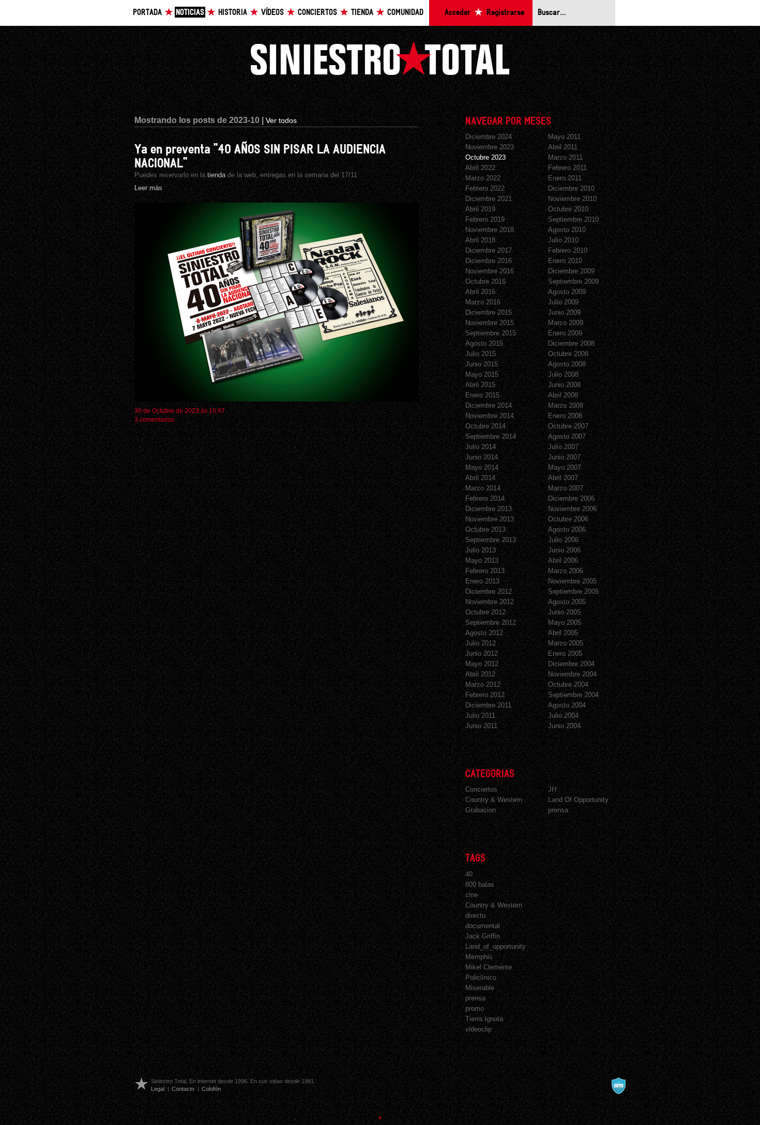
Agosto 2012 (484, 633)
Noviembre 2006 (572, 509)
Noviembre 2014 (489, 416)
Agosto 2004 (567, 705)
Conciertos (317, 13)
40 (469, 874)
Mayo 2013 (481, 560)
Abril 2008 (563, 395)
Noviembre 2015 (489, 323)
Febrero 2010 (567, 250)
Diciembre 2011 (488, 705)
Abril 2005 (563, 633)
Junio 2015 (481, 364)
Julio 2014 (480, 447)
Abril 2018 (480, 240)
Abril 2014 (480, 478)
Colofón (211, 1089)
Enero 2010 (565, 261)
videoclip (478, 1029)
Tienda (362, 13)
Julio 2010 (563, 240)
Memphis (479, 957)
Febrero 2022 (485, 188)
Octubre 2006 (568, 519)
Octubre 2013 (485, 529)
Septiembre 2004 (573, 695)
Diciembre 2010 (571, 188)
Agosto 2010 (567, 230)
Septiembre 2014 (490, 436)
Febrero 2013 (485, 571)
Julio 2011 (480, 715)
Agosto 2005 (567, 602)
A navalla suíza (618, 1085)
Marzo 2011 (565, 157)
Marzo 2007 (565, 488)
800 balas (479, 884)
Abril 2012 (480, 674)
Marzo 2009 (565, 323)
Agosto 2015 (484, 343)
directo (475, 915)
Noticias (190, 13)
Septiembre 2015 (490, 333)
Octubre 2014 (485, 426)
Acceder (457, 13)
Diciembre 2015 (488, 312)
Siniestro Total (380, 58)
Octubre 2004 (568, 684)
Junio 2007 (564, 457)
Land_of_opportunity (495, 946)
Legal (157, 1089)
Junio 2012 (481, 653)
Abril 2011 (562, 147)
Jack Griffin (482, 936)
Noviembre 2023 (489, 147)
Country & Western (493, 800)
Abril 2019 (480, 209)
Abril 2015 (480, 385)
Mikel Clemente (488, 967)
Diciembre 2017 (488, 250)
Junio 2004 (564, 726)
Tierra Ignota (484, 1019)
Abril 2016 (480, 292)
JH (552, 789)
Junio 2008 (564, 385)
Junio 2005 (564, 612)
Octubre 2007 (568, 426)
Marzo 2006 (565, 571)
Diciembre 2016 (488, 261)
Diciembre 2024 (488, 137)
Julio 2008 (563, 374)
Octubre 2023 (485, 157)
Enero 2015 (482, 395)
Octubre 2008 (568, 354)
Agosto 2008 (567, 364)
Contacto (183, 1089)
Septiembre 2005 (573, 591)
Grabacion (480, 810)
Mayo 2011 (564, 137)
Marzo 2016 (482, 302)
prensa (558, 810)
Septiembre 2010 (573, 219)
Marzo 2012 (482, 684)
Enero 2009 (565, 333)
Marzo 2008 (565, 405)
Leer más (148, 188)
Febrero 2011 (567, 168)
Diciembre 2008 (571, 343)
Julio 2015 (480, 354)
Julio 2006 (563, 540)
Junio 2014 (481, 457)
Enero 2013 (482, 581)
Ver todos (281, 120)
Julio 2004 (563, 715)
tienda (216, 175)
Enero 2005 (565, 653)
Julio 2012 (480, 643)
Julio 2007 (563, 447)
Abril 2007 (563, 478)
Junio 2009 (564, 312)
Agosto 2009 (567, 292)
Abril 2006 (563, 560)
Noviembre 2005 (572, 581)
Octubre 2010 (568, 209)
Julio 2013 (480, 550)
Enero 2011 (565, 178)
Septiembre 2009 (573, 281)
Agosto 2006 (567, 529)
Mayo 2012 (481, 664)
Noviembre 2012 (489, 602)
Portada (147, 13)
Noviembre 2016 (489, 271)
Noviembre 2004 (572, 674)
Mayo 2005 (564, 622)
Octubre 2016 (485, 281)
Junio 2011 (481, 726)
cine (471, 895)
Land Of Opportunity (578, 800)
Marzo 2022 (482, 178)
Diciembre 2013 (488, 509)
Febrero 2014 (485, 498)
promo (474, 1008)
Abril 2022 (480, 168)
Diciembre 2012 (488, 591)
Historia (232, 13)
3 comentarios (154, 419)
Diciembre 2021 (488, 199)
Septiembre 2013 (490, 540)
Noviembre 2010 (572, 199)
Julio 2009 (563, 302)
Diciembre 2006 (571, 498)
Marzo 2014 (482, 488)
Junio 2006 (564, 550)
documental (482, 926)
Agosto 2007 (567, 436)
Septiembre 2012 (490, 622)
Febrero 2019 (485, 219)
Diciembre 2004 (571, 664)
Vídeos (272, 13)
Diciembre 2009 (571, 271)
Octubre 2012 (485, 612)
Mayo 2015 (481, 374)
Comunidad (405, 13)
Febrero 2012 (485, 695)
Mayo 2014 (481, 467)
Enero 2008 (565, 416)
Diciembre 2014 (488, 405)
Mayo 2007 (564, 467)
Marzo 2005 (565, 643)
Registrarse (505, 13)
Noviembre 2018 (489, 230)
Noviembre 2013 (489, 519)
